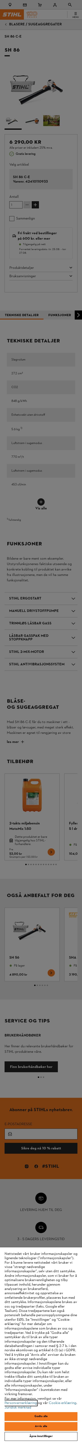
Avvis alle (41, 1426)
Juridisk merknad (18, 1407)
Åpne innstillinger (40, 1436)
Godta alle (41, 1416)
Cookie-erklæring (62, 1403)
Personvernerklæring (21, 1403)
